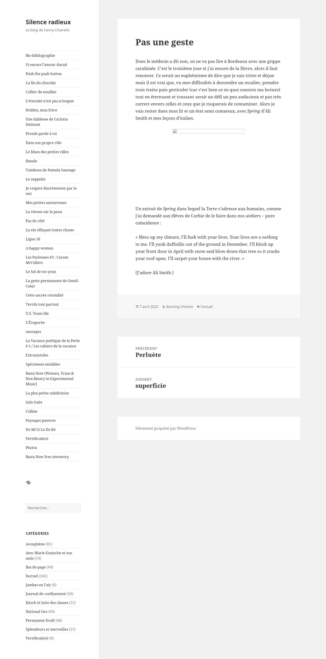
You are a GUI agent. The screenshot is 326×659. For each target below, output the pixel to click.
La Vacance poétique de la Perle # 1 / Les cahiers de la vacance (53, 343)
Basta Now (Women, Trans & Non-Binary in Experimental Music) (50, 378)
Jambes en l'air (38, 584)
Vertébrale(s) (37, 438)
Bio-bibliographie (40, 55)
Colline (31, 411)
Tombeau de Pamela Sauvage (50, 170)
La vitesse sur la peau (44, 211)
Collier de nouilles (41, 91)
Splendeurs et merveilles (47, 629)
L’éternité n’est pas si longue (50, 101)
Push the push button (44, 73)
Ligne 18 (33, 239)
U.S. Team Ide (37, 313)
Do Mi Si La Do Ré (41, 429)
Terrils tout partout (42, 304)
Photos (31, 447)
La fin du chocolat (41, 82)
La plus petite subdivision (47, 393)
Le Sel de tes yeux (41, 271)
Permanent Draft (40, 620)
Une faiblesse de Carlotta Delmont (47, 122)
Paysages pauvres (41, 420)
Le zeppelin (35, 179)
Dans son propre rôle (43, 142)
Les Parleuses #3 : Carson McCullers (47, 260)
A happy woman (39, 248)
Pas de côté (35, 220)
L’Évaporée (35, 322)
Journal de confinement (46, 593)
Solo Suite (34, 402)
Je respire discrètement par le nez (51, 191)
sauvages (33, 331)
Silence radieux (48, 22)
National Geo (36, 611)
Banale (31, 160)
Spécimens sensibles (43, 364)
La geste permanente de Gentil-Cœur (52, 283)
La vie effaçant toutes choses (50, 230)
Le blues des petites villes (47, 151)
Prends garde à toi (41, 133)
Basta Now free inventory (47, 456)
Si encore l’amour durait (46, 64)
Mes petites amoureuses (46, 202)
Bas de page (36, 567)
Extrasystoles (37, 355)
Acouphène (35, 544)
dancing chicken (179, 306)
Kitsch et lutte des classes (47, 602)
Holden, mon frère (41, 110)
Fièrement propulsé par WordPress (166, 428)
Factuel (32, 576)
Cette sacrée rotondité (44, 295)
